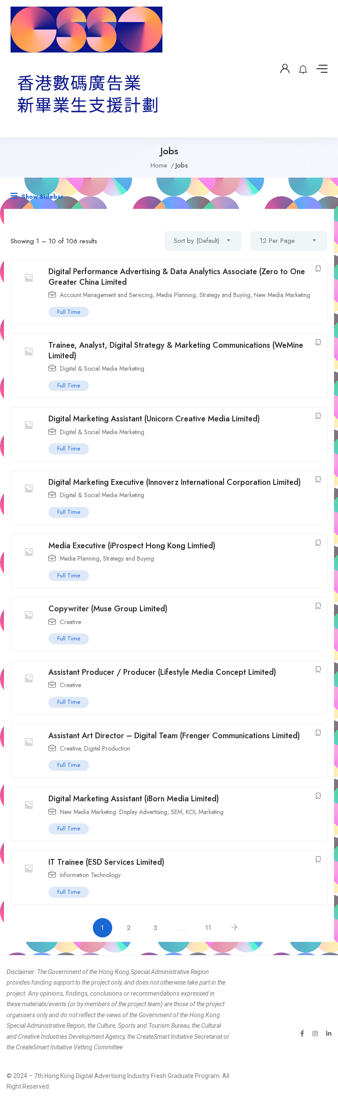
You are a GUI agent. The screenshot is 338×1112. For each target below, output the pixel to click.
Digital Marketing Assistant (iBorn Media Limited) (133, 798)
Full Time (68, 312)
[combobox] (203, 241)
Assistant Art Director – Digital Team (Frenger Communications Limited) (174, 735)
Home (159, 165)
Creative (70, 621)
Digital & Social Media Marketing (102, 368)
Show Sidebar (41, 196)
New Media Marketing (282, 294)
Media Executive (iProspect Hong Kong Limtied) (131, 545)
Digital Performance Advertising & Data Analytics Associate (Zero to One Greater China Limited (176, 276)
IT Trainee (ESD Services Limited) (106, 862)
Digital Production (107, 748)
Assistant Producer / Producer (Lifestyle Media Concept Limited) (162, 672)
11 (208, 928)
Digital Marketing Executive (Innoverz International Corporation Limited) (174, 482)
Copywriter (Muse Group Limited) (107, 608)
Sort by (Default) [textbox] (196, 240)
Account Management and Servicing (106, 294)
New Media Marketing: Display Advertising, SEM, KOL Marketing (142, 811)
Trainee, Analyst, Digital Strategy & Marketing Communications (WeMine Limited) (175, 350)
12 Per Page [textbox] (277, 240)
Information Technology (90, 874)
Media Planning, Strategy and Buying (203, 294)
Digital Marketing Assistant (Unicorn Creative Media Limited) (154, 418)
